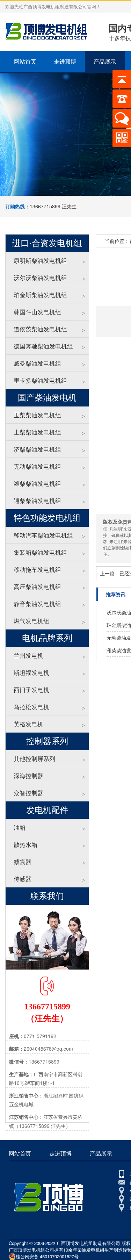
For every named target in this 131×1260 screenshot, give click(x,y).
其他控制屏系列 (34, 758)
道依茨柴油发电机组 (40, 328)
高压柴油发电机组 (37, 586)
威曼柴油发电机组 (37, 363)
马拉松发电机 (31, 706)
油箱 (20, 827)
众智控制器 (28, 792)
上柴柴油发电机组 (37, 431)
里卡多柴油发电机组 (40, 380)
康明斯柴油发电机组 (40, 260)
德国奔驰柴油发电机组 (43, 345)
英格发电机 (28, 723)
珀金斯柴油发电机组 (40, 294)
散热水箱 (25, 844)
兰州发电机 (28, 655)
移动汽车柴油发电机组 (43, 535)
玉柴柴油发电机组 (37, 414)
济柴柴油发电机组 (37, 449)
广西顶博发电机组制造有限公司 (88, 1243)
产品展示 (105, 61)
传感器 (22, 878)
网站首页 (25, 61)
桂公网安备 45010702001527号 (47, 1256)
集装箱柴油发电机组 (40, 552)
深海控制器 (28, 775)
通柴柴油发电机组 (37, 500)
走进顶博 (65, 61)
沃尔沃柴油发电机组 (40, 277)
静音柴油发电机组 (37, 603)
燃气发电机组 (31, 620)
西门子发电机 (31, 689)
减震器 (22, 861)
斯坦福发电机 (31, 672)
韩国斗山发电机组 (37, 311)
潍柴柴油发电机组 (37, 483)
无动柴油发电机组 (37, 466)
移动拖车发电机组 (37, 569)
